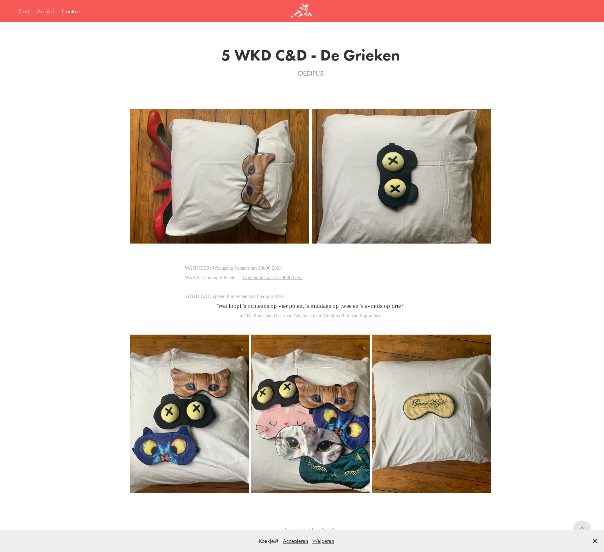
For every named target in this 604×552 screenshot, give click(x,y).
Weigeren (323, 541)
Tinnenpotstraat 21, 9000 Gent (272, 277)
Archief (45, 11)
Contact (71, 11)
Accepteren (295, 541)
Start (23, 11)
